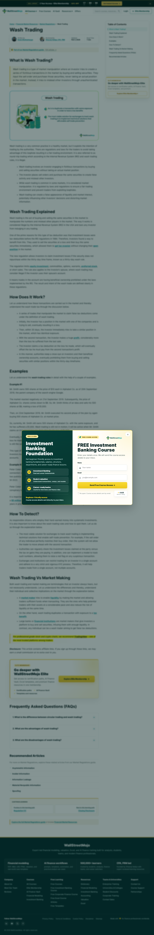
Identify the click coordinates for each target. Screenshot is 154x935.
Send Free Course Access (102, 485)
